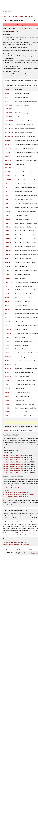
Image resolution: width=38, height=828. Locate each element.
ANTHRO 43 (9, 136)
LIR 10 (6, 430)
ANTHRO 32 (9, 128)
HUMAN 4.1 (8, 282)
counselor (29, 28)
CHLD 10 (7, 148)
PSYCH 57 (8, 380)
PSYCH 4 (7, 341)
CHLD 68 (7, 152)
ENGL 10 (7, 184)
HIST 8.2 (7, 239)
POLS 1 (7, 313)
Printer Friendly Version (9, 16)
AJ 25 (6, 97)
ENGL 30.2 (8, 195)
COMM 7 (8, 156)
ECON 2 (7, 176)
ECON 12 (8, 180)
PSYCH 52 (8, 372)
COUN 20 (8, 164)
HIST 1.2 (7, 219)
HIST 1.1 (7, 215)
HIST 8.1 (7, 235)
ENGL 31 (7, 199)
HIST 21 (7, 262)
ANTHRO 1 (8, 105)
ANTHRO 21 (9, 121)
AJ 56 (6, 101)
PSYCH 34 (8, 361)
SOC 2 (7, 396)
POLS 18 (7, 321)
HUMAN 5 (8, 290)
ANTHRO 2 (8, 113)
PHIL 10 (7, 309)
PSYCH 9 (7, 353)
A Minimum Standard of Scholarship (16, 496)
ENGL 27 (7, 191)
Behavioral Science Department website (16, 544)
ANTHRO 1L (9, 109)
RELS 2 (7, 305)
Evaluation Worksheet (26, 16)
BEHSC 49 (8, 144)
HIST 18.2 (8, 254)
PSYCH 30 (8, 357)
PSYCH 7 (7, 349)
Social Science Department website (14, 542)
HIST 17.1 (8, 243)
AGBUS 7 (8, 93)
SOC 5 (7, 404)
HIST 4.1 (7, 223)
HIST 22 (7, 266)
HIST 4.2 (7, 227)
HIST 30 (7, 274)
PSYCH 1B (8, 333)
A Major (7, 490)
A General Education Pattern (14, 488)
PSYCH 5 (7, 345)
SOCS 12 (7, 416)
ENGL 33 (7, 203)
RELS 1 (7, 384)
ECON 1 (7, 172)
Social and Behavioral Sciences (13, 455)
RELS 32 (7, 388)
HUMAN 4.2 (8, 286)
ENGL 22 (7, 187)
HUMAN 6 (8, 294)
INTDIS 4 (8, 298)
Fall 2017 (15, 31)
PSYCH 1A (8, 329)
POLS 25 (7, 325)
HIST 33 (7, 278)
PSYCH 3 (7, 337)
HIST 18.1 (8, 250)
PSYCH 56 (8, 376)
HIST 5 (7, 231)
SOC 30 (7, 412)
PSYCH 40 (8, 368)
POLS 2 (7, 317)
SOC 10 (7, 408)
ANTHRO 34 (9, 132)
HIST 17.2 (8, 246)
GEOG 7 (7, 211)
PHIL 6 (7, 301)
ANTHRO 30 (9, 124)
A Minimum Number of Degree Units (16, 492)
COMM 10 (8, 160)
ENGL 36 (7, 207)
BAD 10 (7, 140)
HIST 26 (7, 270)
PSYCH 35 (8, 365)
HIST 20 (7, 258)
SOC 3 (7, 400)
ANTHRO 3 (8, 117)
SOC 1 (7, 392)
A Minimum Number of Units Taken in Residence (20, 494)
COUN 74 (8, 168)
